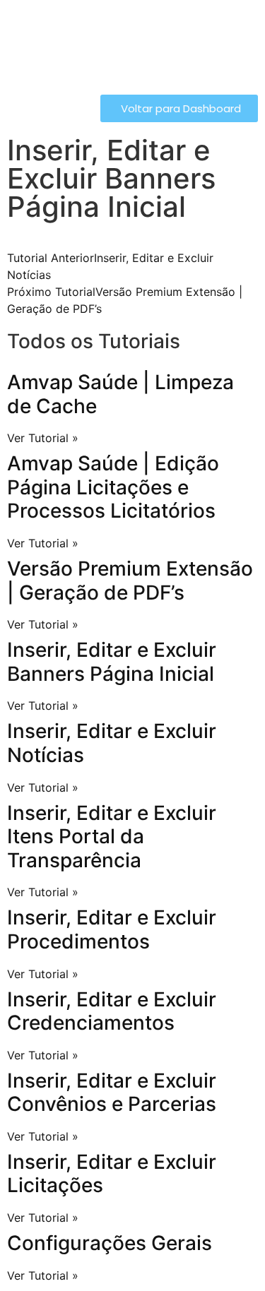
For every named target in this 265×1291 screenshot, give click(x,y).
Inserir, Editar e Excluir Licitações (111, 1174)
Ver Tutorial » (42, 438)
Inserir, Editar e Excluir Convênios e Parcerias (111, 1093)
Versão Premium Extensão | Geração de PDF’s (130, 581)
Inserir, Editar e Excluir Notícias (111, 743)
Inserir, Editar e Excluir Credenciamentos (111, 1011)
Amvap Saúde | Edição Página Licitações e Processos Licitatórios (113, 487)
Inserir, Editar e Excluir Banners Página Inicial (111, 662)
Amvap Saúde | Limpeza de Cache (120, 394)
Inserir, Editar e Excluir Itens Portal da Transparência (111, 836)
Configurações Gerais (109, 1243)
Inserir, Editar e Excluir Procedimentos (111, 929)
